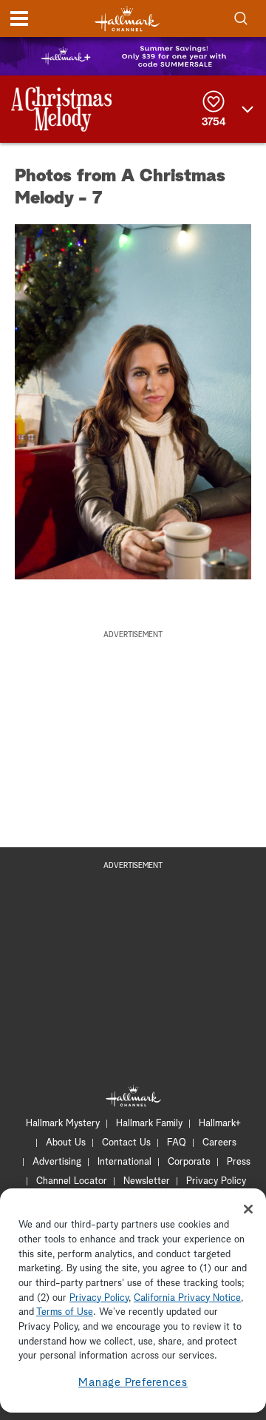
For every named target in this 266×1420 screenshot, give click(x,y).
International (124, 1162)
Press (238, 1162)
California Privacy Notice (187, 1298)
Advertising (57, 1162)
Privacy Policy (216, 1181)
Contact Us (126, 1143)
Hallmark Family (149, 1123)
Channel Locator (71, 1181)
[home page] (127, 19)
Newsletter (146, 1181)
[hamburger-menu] (19, 18)
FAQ (176, 1143)
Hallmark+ (220, 1123)
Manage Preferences (133, 1382)
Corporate (189, 1162)
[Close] (248, 1209)
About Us (66, 1143)
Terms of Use (64, 1312)
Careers (219, 1143)
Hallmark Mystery (63, 1123)
